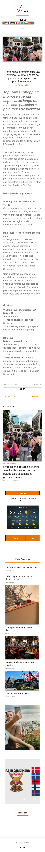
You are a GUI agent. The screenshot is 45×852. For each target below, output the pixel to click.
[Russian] (26, 23)
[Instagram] (25, 20)
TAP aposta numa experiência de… (20, 629)
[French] (9, 23)
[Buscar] (33, 538)
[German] (12, 23)
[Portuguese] (23, 23)
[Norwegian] (21, 23)
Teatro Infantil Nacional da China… (22, 567)
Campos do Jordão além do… (20, 693)
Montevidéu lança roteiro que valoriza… (19, 663)
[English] (6, 23)
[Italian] (15, 23)
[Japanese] (18, 23)
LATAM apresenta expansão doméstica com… (19, 577)
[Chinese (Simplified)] (4, 23)
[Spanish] (29, 23)
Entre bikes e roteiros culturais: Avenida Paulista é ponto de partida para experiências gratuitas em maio (21, 472)
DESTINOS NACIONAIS (11, 384)
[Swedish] (32, 23)
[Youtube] (21, 20)
